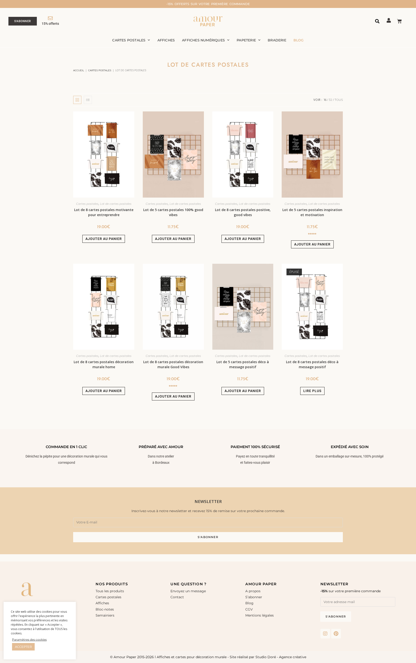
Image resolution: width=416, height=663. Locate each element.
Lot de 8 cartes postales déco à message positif (312, 364)
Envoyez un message (188, 591)
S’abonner (253, 597)
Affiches (166, 40)
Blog (298, 40)
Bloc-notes (105, 609)
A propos (252, 591)
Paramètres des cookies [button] (29, 639)
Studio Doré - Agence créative (280, 657)
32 (330, 100)
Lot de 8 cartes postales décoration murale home (104, 364)
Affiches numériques (203, 40)
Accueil (78, 70)
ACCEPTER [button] (23, 647)
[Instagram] (325, 633)
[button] (377, 21)
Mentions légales (259, 615)
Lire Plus (312, 391)
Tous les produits (110, 591)
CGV (249, 609)
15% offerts (50, 24)
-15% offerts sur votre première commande (208, 4)
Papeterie (246, 40)
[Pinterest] (336, 633)
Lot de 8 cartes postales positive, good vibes (243, 212)
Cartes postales (128, 40)
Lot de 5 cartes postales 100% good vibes (173, 212)
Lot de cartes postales (115, 204)
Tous (339, 100)
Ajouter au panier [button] (103, 239)
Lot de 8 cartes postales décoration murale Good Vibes (173, 364)
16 (325, 100)
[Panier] (399, 21)
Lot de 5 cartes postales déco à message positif (242, 364)
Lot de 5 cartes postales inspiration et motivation (312, 212)
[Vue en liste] (88, 100)
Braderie (277, 40)
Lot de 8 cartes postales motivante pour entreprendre (103, 212)
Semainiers (105, 615)
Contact (177, 597)
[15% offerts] (50, 18)
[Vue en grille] (77, 100)
